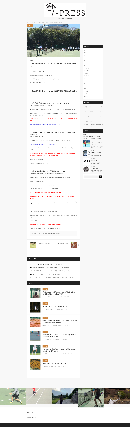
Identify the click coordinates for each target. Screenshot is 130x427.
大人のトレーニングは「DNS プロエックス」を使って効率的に (46, 264)
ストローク (86, 60)
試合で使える (58, 233)
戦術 (85, 88)
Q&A (85, 50)
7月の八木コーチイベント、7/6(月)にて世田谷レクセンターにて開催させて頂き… (97, 148)
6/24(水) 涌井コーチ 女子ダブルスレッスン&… (92, 136)
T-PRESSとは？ (30, 412)
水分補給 (85, 93)
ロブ (85, 86)
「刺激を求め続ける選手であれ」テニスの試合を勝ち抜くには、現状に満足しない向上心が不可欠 (59, 293)
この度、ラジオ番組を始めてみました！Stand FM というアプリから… (97, 171)
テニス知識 (86, 73)
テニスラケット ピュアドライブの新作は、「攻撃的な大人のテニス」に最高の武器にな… (53, 277)
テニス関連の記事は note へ (96, 152)
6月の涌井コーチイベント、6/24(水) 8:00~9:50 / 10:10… (92, 138)
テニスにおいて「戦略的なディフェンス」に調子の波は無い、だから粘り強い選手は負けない (60, 350)
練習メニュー (86, 96)
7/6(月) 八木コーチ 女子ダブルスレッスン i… (97, 143)
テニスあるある (87, 68)
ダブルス (85, 65)
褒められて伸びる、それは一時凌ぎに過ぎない (55, 306)
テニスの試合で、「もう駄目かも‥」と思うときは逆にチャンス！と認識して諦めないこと (60, 335)
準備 (52, 233)
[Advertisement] (94, 33)
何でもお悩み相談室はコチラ (32, 417)
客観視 (49, 233)
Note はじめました (94, 160)
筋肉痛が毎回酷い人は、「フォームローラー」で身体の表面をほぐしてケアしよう (51, 270)
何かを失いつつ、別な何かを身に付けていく (55, 363)
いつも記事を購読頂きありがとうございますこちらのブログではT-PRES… (97, 155)
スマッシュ (86, 62)
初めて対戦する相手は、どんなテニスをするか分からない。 (43, 144)
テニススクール (87, 70)
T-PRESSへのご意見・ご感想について (34, 415)
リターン (85, 83)
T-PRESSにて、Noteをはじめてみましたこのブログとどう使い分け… (97, 163)
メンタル (31, 22)
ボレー (85, 78)
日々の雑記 (86, 91)
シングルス (42, 233)
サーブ (85, 55)
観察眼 (54, 233)
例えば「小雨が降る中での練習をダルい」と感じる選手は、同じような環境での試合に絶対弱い (60, 321)
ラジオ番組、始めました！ (96, 168)
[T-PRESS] (65, 16)
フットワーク (86, 75)
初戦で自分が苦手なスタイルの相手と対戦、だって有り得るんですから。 (46, 124)
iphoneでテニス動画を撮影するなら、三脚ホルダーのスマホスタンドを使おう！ (50, 267)
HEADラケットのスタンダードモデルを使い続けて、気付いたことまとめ (49, 274)
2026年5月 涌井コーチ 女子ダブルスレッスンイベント (93, 121)
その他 (85, 52)
